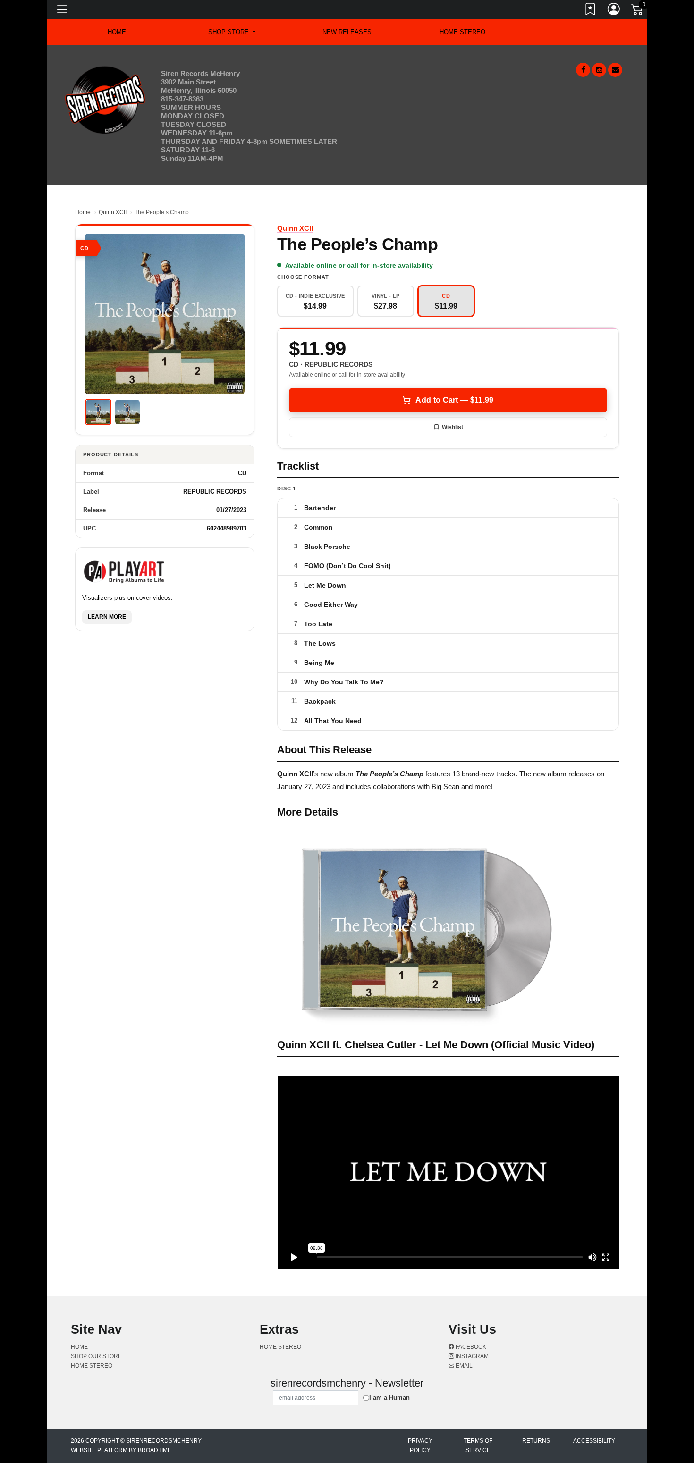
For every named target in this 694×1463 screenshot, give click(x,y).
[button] (231, 32)
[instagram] (599, 70)
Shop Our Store (96, 1356)
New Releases (347, 31)
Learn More (107, 617)
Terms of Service (478, 1446)
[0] (638, 11)
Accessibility (594, 1441)
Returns (536, 1441)
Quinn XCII (113, 212)
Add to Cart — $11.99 (454, 400)
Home (83, 212)
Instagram (471, 1356)
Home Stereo (462, 31)
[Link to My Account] (614, 11)
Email (463, 1365)
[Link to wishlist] (590, 11)
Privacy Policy (420, 1446)
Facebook (470, 1347)
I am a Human (389, 1397)
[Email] (615, 70)
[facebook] (583, 70)
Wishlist (452, 427)
